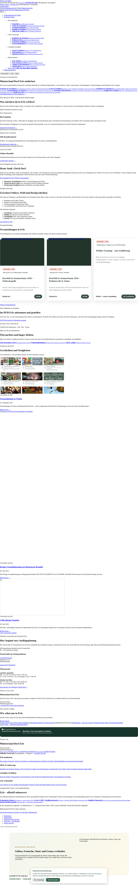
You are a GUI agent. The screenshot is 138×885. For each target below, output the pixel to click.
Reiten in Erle (19, 769)
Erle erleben (4, 761)
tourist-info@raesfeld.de (7, 665)
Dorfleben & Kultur (47, 761)
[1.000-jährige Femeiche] (32, 614)
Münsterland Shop (10, 70)
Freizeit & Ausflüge (30, 769)
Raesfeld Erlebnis (45, 785)
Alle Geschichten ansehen (8, 633)
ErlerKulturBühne (59, 761)
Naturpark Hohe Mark (84, 769)
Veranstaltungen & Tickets (12, 15)
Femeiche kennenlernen (8, 128)
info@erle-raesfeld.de (17, 705)
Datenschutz (8, 818)
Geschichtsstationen (34, 761)
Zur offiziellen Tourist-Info (17, 687)
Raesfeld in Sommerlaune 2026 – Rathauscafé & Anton (64, 279)
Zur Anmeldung (128, 296)
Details (38, 296)
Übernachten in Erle (17, 777)
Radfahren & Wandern (7, 769)
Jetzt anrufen (4, 687)
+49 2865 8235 (9, 4)
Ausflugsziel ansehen (8, 161)
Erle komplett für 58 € (7, 178)
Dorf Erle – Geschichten (12, 821)
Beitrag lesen (5, 409)
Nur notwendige (39, 880)
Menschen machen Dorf (11, 819)
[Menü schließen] (5, 12)
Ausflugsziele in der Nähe (57, 769)
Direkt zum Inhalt (5, 1)
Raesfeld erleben (9, 17)
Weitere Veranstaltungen (7, 305)
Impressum (7, 816)
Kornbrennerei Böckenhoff (74, 761)
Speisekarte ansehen (19, 320)
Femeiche (11, 761)
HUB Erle (38, 777)
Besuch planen (4, 721)
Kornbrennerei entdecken (9, 144)
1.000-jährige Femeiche (9, 620)
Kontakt (63, 785)
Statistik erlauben (53, 880)
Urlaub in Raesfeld (29, 879)
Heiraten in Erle (29, 777)
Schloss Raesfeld (71, 769)
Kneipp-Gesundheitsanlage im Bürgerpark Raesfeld (21, 567)
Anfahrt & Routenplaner (21, 785)
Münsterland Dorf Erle (7, 10)
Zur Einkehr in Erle (6, 222)
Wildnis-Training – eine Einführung (113, 250)
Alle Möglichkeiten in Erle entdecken (13, 94)
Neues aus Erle (56, 785)
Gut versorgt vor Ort (6, 785)
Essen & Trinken (5, 777)
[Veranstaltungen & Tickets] (32, 393)
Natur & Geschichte (21, 761)
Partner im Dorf (34, 785)
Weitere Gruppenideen (21, 178)
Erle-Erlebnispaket (43, 769)
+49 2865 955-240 (6, 658)
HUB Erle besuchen (6, 320)
